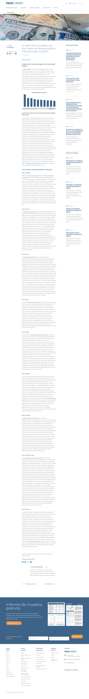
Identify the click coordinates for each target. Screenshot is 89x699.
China (7, 655)
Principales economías (23, 671)
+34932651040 (70, 662)
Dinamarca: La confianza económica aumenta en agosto (74, 162)
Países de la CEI (25, 661)
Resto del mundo (25, 679)
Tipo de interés (39, 657)
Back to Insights (10, 12)
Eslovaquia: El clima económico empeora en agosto (74, 234)
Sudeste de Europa (25, 683)
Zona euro (8, 657)
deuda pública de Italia (34, 302)
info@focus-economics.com (74, 659)
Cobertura (23, 7)
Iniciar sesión (73, 3)
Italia (7, 665)
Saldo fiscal (38, 663)
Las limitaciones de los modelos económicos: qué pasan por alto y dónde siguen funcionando (73, 56)
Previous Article (30, 584)
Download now (13, 623)
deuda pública (27, 69)
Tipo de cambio (39, 659)
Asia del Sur (24, 681)
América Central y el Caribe (26, 659)
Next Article (48, 584)
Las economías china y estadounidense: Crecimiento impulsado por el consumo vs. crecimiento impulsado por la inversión (74, 106)
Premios (55, 7)
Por (36, 567)
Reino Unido (9, 672)
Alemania (8, 661)
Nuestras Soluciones (11, 7)
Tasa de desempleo (40, 661)
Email (50, 635)
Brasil (7, 652)
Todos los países (10, 676)
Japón (7, 667)
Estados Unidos (10, 674)
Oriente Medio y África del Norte (25, 674)
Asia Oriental (24, 663)
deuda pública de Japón (33, 163)
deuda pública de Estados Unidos (32, 458)
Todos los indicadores (41, 669)
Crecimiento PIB (40, 652)
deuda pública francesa (33, 541)
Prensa (52, 657)
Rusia (7, 670)
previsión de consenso (32, 175)
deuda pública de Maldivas (30, 418)
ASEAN (22, 652)
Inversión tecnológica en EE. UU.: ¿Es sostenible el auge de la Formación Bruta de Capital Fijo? (74, 132)
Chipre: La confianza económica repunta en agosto (73, 210)
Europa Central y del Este (26, 655)
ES (82, 3)
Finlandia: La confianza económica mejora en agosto (73, 186)
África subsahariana (25, 685)
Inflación (38, 655)
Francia (8, 659)
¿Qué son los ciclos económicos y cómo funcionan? (73, 80)
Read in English (26, 59)
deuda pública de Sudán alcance (39, 335)
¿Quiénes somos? (55, 652)
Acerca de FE (46, 7)
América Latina (24, 668)
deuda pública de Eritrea (30, 211)
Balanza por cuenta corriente (40, 666)
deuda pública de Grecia (30, 257)
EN (79, 3)
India (7, 663)
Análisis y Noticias (34, 7)
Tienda (52, 655)
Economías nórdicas (26, 676)
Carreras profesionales (54, 660)
